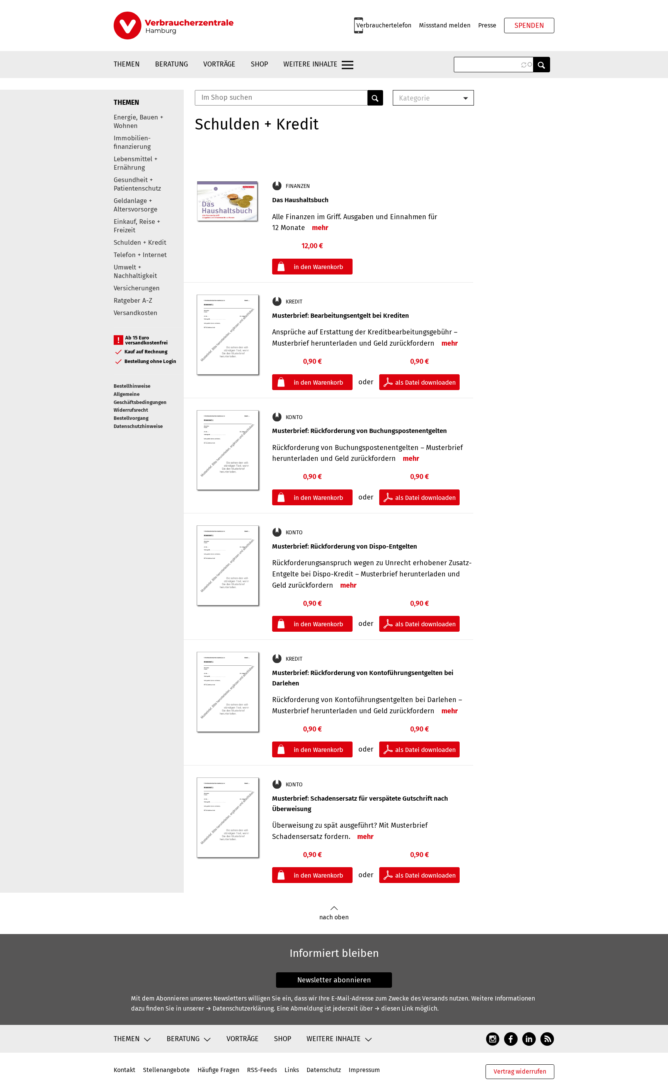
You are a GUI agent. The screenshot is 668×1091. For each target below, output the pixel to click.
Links (292, 1070)
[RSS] (547, 1039)
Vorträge (219, 64)
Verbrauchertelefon (383, 25)
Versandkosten (135, 313)
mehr (320, 227)
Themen (127, 64)
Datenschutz (324, 1070)
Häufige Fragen (218, 1070)
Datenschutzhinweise (138, 426)
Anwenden (541, 64)
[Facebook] (511, 1039)
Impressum (364, 1070)
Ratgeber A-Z (133, 301)
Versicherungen (137, 288)
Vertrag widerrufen (520, 1071)
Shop (259, 64)
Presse (487, 25)
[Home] (173, 25)
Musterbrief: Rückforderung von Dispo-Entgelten (344, 546)
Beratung (171, 64)
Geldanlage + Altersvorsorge (135, 205)
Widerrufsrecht (131, 410)
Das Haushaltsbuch (300, 200)
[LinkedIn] (529, 1039)
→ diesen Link (393, 1008)
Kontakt (124, 1070)
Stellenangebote (166, 1070)
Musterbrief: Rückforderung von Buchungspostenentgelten (359, 431)
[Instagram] (493, 1039)
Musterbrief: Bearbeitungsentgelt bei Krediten (340, 316)
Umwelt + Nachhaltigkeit (135, 271)
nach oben (334, 917)
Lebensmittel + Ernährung (135, 163)
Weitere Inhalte (310, 64)
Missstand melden (444, 25)
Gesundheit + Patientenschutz (137, 184)
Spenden (529, 25)
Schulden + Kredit (140, 243)
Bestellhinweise (132, 386)
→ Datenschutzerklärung (240, 1008)
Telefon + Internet (140, 255)
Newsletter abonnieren (334, 980)
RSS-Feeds (262, 1070)
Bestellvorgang (131, 418)
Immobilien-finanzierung (132, 142)
